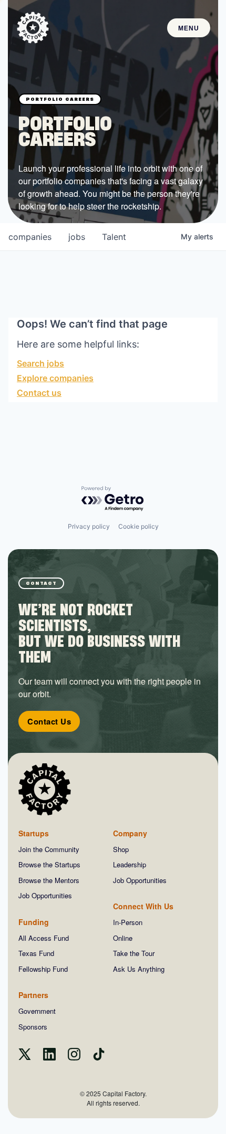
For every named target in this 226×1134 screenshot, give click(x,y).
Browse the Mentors (48, 880)
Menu (188, 28)
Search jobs (40, 363)
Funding (33, 922)
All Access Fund (43, 938)
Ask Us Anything (139, 969)
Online (122, 938)
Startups (33, 833)
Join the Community (48, 849)
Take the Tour (134, 953)
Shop (121, 849)
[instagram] (74, 1057)
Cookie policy (138, 526)
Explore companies (55, 378)
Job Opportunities (45, 895)
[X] (24, 1057)
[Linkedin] (49, 1057)
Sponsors (32, 1027)
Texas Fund (36, 953)
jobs (76, 237)
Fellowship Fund (43, 969)
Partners (33, 995)
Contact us (39, 392)
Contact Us (49, 721)
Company (130, 833)
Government (37, 1011)
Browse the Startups (49, 864)
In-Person (127, 922)
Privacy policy (89, 526)
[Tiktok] (99, 1057)
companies (30, 237)
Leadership (129, 864)
